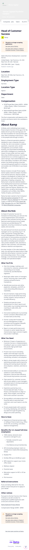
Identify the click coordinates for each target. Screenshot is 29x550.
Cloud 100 (22, 201)
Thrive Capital (13, 5)
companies (6, 22)
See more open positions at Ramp (14, 531)
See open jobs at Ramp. (11, 46)
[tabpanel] (14, 316)
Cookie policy (18, 546)
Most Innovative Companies (9, 198)
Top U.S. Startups (13, 200)
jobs (12, 22)
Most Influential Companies (12, 205)
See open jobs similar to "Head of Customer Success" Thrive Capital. (14, 49)
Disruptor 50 (9, 203)
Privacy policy (11, 546)
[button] (26, 547)
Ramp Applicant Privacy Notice (10, 505)
